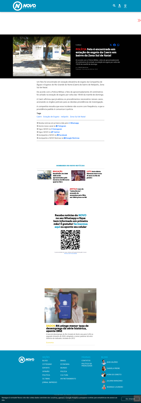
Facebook (63, 135)
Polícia (63, 371)
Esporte (46, 368)
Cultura (64, 375)
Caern (39, 116)
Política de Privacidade (70, 253)
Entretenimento (68, 379)
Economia (64, 364)
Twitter (56, 132)
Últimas (46, 379)
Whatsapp (74, 123)
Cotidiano (47, 364)
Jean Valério (112, 362)
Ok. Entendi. (130, 399)
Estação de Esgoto (51, 116)
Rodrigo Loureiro (115, 387)
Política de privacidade (87, 365)
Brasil (63, 361)
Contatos (86, 361)
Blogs (45, 361)
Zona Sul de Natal (77, 116)
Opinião (45, 371)
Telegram (62, 126)
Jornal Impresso (49, 382)
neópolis (64, 116)
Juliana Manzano (115, 381)
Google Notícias (72, 138)
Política (46, 375)
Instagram (57, 129)
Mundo (63, 368)
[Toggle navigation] (125, 6)
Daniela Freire (113, 368)
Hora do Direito (114, 374)
